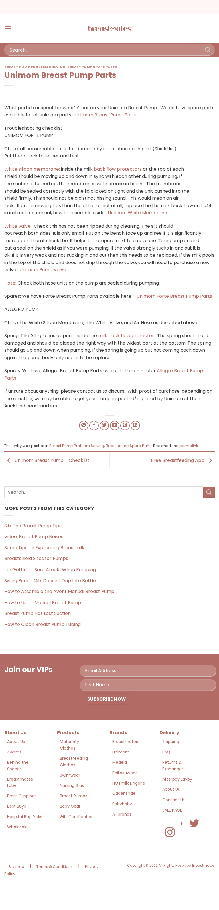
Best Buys (16, 806)
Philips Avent (124, 773)
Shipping (170, 741)
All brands (121, 814)
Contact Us (173, 800)
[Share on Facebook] (94, 425)
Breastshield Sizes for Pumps (36, 558)
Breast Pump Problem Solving (35, 67)
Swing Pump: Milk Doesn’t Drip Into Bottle (50, 580)
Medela (119, 762)
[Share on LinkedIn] (135, 425)
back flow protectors (118, 169)
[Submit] (208, 49)
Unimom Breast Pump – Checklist (51, 460)
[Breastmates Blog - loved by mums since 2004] (109, 28)
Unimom (120, 752)
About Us (16, 741)
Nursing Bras (72, 785)
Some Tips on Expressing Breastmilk (44, 547)
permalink (188, 445)
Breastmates (125, 741)
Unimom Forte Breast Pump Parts (174, 296)
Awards (14, 752)
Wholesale (17, 827)
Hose (9, 283)
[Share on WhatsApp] (83, 425)
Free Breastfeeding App (178, 460)
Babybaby (122, 804)
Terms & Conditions (54, 866)
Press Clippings (21, 796)
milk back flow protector (126, 335)
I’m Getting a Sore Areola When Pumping (50, 569)
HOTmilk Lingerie (128, 783)
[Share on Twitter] (104, 425)
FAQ (166, 752)
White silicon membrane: (32, 169)
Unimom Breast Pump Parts (105, 115)
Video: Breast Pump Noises (33, 536)
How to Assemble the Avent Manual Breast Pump (59, 591)
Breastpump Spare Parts (92, 67)
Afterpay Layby (177, 779)
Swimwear (70, 775)
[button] (7, 28)
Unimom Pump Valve (42, 269)
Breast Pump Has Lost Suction (37, 613)
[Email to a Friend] (114, 425)
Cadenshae (123, 793)
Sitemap (16, 866)
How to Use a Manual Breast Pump (42, 602)
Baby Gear (70, 806)
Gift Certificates (76, 817)
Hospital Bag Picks (24, 817)
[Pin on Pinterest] (125, 425)
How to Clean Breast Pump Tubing (42, 624)
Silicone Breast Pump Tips (33, 525)
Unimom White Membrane (137, 212)
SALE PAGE (172, 810)
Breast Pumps (73, 796)
